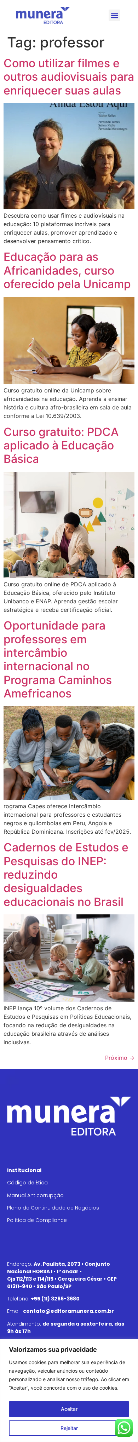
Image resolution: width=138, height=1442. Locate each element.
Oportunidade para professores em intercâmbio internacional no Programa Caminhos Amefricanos (58, 659)
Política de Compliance (37, 1220)
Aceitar (69, 1409)
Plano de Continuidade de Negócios (53, 1207)
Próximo (119, 1057)
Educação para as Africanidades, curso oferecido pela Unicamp (67, 270)
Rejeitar (69, 1428)
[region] (69, 1390)
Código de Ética (27, 1182)
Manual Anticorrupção (35, 1195)
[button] (114, 15)
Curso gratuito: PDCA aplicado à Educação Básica (61, 445)
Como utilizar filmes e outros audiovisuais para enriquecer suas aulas (69, 76)
